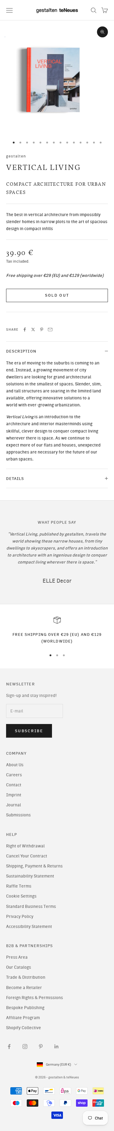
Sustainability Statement (30, 876)
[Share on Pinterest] (41, 329)
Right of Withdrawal (25, 846)
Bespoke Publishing (25, 1007)
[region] (57, 630)
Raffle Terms (18, 886)
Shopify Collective (23, 1027)
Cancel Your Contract (26, 856)
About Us (14, 764)
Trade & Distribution (25, 977)
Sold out (57, 295)
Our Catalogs (18, 967)
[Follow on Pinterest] (41, 1046)
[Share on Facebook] (24, 329)
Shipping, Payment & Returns (34, 866)
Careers (14, 775)
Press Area (17, 957)
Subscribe (29, 731)
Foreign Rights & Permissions (34, 997)
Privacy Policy (19, 916)
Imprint (13, 795)
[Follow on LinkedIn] (57, 1046)
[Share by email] (50, 329)
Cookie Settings (21, 896)
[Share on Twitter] (33, 329)
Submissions (18, 815)
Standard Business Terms (31, 906)
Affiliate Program (23, 1017)
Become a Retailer (24, 987)
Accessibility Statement (29, 926)
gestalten (16, 155)
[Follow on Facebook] (9, 1046)
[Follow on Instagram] (25, 1046)
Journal (13, 805)
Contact (13, 785)
